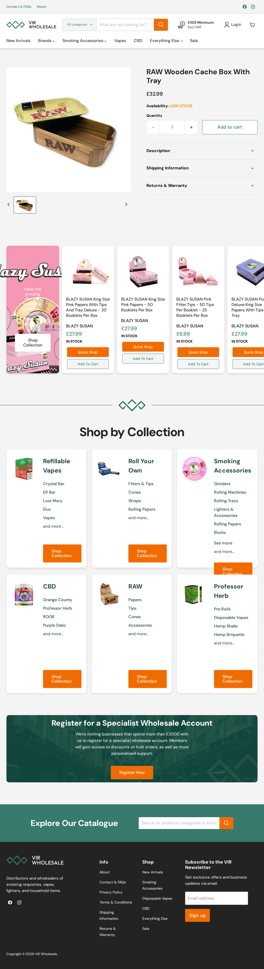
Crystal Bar (53, 483)
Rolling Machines (230, 492)
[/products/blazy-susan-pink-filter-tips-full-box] (198, 272)
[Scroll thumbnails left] (9, 204)
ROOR (48, 616)
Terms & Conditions (116, 902)
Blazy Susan (79, 326)
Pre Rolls (222, 609)
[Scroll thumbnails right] (125, 204)
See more (223, 543)
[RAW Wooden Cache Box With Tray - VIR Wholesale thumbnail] (25, 205)
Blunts (220, 532)
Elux (47, 509)
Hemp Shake (226, 626)
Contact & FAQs (18, 7)
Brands (45, 40)
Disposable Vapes (231, 617)
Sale (194, 40)
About (41, 7)
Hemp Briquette (229, 634)
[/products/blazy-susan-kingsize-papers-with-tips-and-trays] (88, 272)
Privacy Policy (111, 892)
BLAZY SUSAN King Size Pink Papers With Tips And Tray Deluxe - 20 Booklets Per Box (88, 307)
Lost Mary (52, 500)
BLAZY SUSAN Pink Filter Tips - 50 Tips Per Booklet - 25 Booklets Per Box (195, 307)
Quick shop (87, 352)
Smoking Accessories (83, 40)
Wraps (134, 500)
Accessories (140, 625)
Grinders (222, 483)
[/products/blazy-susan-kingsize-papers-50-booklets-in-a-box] (143, 272)
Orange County (57, 599)
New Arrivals (18, 40)
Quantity (154, 115)
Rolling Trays (226, 500)
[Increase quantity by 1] (191, 127)
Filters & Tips (140, 483)
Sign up (197, 915)
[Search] (161, 25)
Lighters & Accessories (225, 512)
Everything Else (165, 40)
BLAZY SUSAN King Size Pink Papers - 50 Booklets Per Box (143, 304)
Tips (132, 608)
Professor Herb (57, 608)
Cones (134, 492)
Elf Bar (49, 492)
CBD (138, 40)
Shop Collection (61, 553)
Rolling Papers (141, 509)
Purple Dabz (54, 625)
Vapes (120, 40)
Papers (135, 599)
